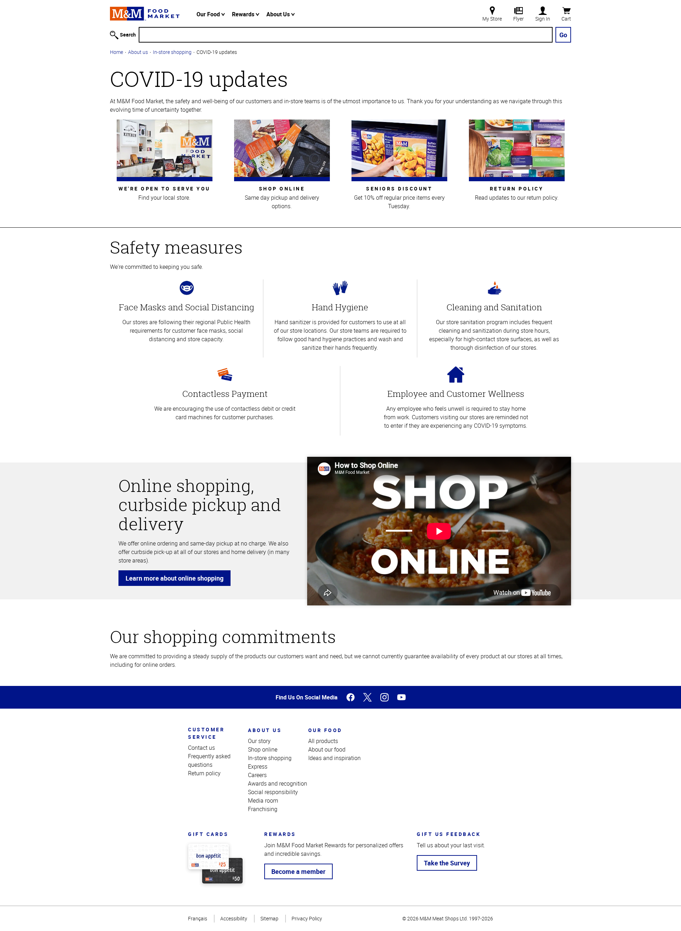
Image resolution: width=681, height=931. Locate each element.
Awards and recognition (277, 783)
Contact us (201, 748)
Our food (325, 730)
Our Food (208, 14)
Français (197, 918)
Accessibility (233, 918)
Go (563, 35)
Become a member (298, 871)
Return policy (204, 773)
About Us (278, 14)
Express (257, 766)
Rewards (244, 14)
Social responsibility (273, 792)
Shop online (262, 749)
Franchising (262, 809)
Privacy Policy (307, 918)
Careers (257, 775)
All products (323, 741)
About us (138, 52)
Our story (259, 741)
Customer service (206, 733)
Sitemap (269, 918)
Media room (263, 800)
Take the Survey (447, 863)
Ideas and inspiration (334, 758)
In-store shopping (172, 52)
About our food (326, 749)
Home (116, 52)
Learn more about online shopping (174, 578)
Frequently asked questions (209, 760)
